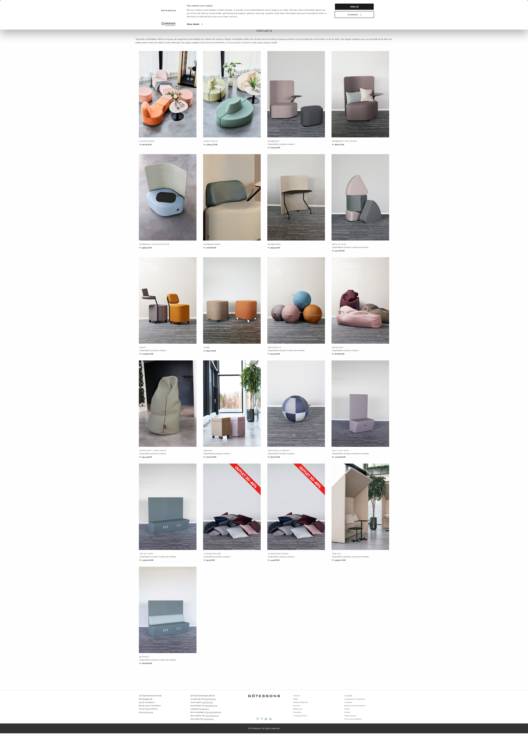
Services (296, 706)
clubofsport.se (207, 702)
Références (297, 709)
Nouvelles (297, 712)
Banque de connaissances (354, 706)
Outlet (295, 699)
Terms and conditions (353, 719)
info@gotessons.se (146, 712)
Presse (347, 709)
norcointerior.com (212, 716)
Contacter (348, 702)
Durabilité (348, 696)
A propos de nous (300, 716)
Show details (193, 24)
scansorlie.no (209, 719)
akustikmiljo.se (210, 699)
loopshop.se (204, 709)
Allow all (354, 7)
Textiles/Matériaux (300, 702)
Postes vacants (350, 716)
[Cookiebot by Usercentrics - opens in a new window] (168, 24)
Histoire (347, 712)
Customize (353, 14)
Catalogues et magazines (354, 699)
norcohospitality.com (213, 712)
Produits (296, 696)
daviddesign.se (211, 706)
